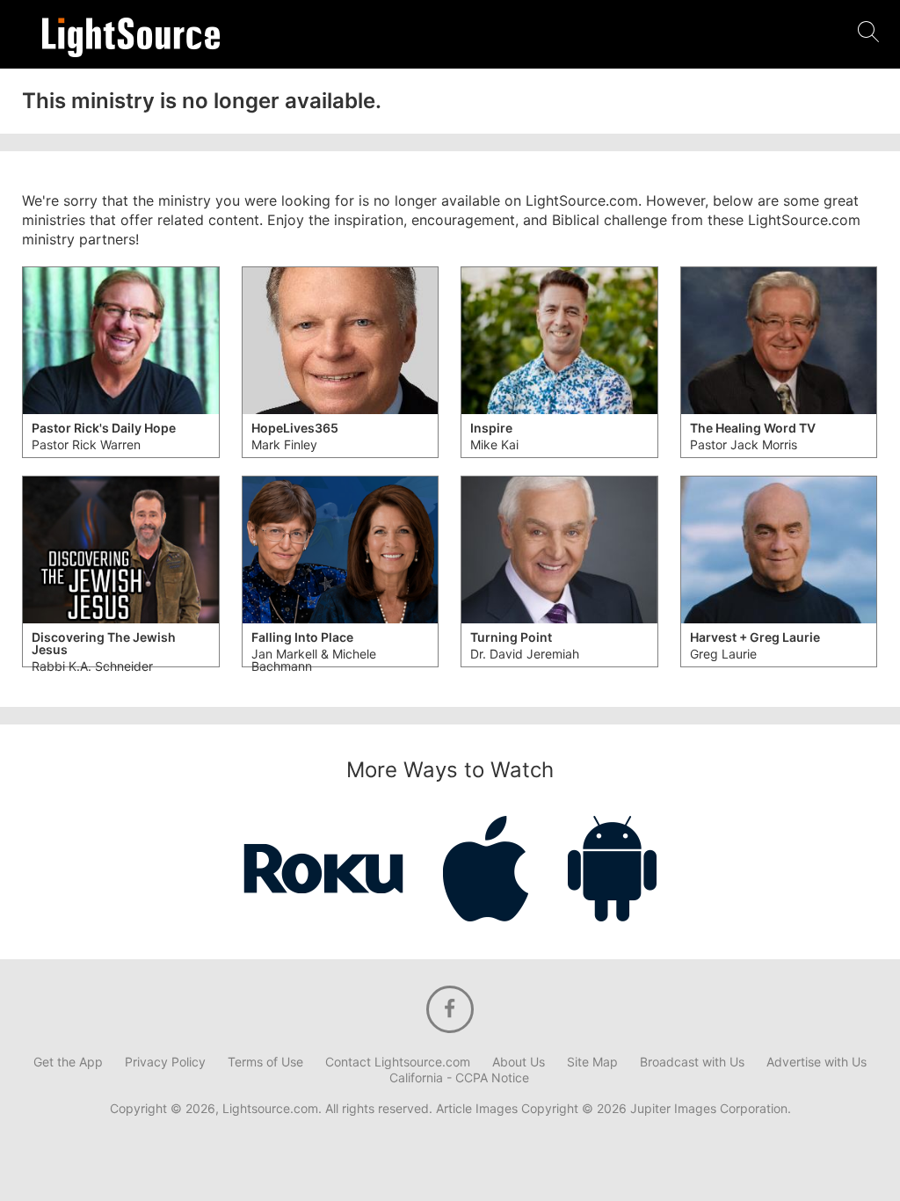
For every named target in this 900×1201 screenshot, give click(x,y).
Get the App (68, 1062)
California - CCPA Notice (459, 1078)
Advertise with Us (816, 1062)
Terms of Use (265, 1062)
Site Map (592, 1062)
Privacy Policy (165, 1062)
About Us (518, 1062)
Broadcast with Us (692, 1062)
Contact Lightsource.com (397, 1062)
